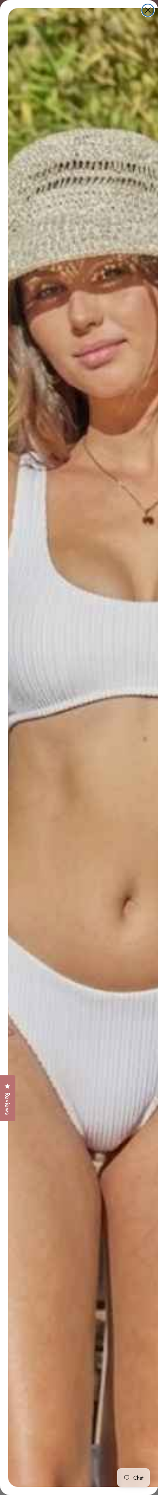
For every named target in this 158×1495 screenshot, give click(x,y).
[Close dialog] (148, 10)
